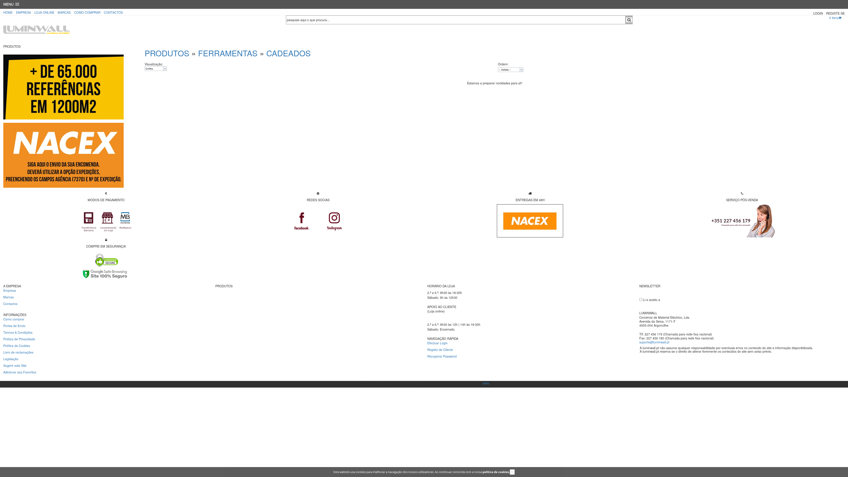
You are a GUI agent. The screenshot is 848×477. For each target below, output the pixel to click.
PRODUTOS (167, 53)
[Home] (141, 30)
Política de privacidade (678, 299)
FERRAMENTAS (227, 53)
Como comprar (13, 319)
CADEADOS (288, 53)
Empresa (9, 290)
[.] (63, 155)
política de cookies (496, 472)
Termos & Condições (17, 332)
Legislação (10, 359)
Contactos (10, 303)
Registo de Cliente (440, 349)
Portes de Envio (14, 326)
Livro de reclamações (18, 352)
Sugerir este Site (14, 365)
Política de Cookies (16, 345)
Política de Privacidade (19, 339)
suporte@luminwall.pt (654, 342)
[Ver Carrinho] (840, 17)
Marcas (8, 297)
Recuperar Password (442, 356)
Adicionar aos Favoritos (19, 372)
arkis (486, 383)
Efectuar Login (437, 343)
